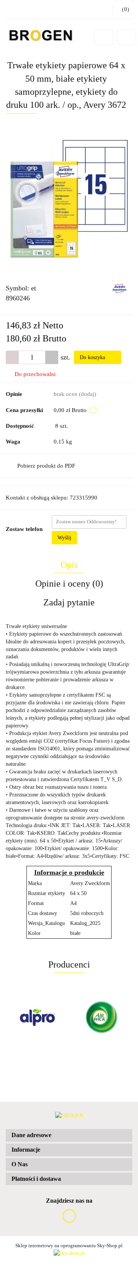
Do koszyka (93, 357)
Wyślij (64, 538)
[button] (69, 1135)
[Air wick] (37, 1017)
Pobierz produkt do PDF (46, 466)
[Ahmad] (100, 1017)
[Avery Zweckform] (119, 288)
